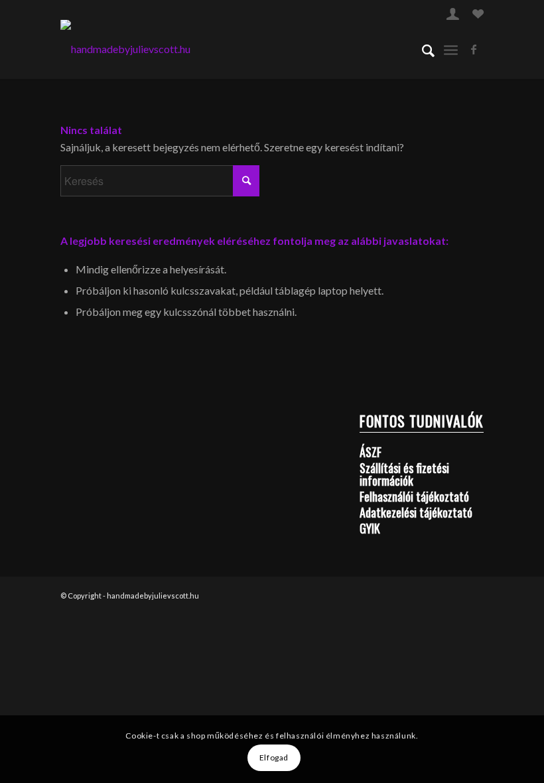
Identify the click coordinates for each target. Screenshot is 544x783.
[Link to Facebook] (474, 49)
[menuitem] (453, 14)
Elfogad (274, 757)
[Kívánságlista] (478, 16)
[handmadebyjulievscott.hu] (125, 49)
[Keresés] (422, 49)
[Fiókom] (452, 16)
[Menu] (451, 49)
